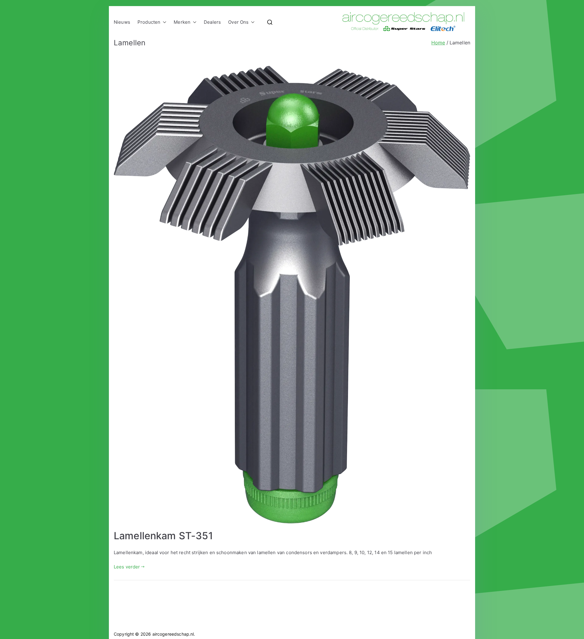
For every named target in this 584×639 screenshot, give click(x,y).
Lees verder (127, 567)
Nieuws (122, 22)
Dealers (212, 22)
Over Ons (238, 22)
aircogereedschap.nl (173, 634)
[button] (163, 22)
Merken (182, 22)
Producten (148, 22)
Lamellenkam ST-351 (163, 536)
